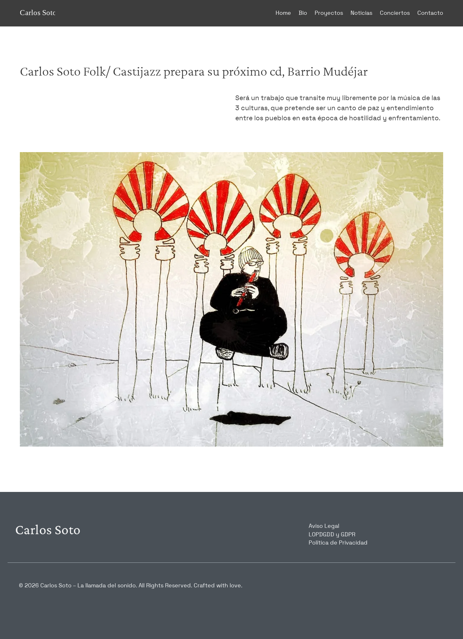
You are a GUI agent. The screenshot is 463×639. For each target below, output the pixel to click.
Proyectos (329, 13)
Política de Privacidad (338, 543)
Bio (303, 13)
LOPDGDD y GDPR (332, 535)
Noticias (361, 13)
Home (283, 13)
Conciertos (395, 13)
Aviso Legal (324, 526)
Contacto (430, 13)
